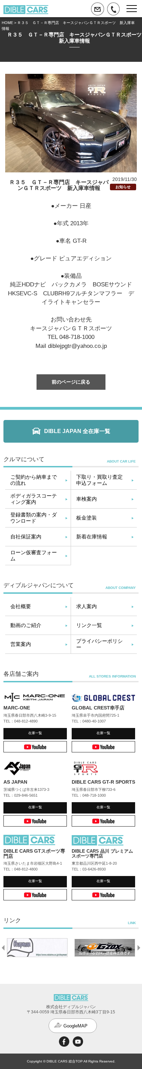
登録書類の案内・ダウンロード (33, 518)
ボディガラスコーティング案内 (33, 499)
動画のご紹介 (25, 625)
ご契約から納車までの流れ (33, 480)
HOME (7, 23)
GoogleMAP (75, 1025)
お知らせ (123, 187)
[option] (37, 948)
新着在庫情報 (91, 536)
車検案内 (86, 499)
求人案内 (86, 606)
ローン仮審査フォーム (33, 555)
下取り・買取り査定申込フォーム (99, 480)
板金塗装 (86, 518)
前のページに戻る (71, 382)
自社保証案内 (25, 536)
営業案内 (20, 644)
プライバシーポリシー (99, 644)
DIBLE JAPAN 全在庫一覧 (77, 431)
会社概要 (20, 606)
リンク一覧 (89, 625)
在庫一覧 (35, 733)
